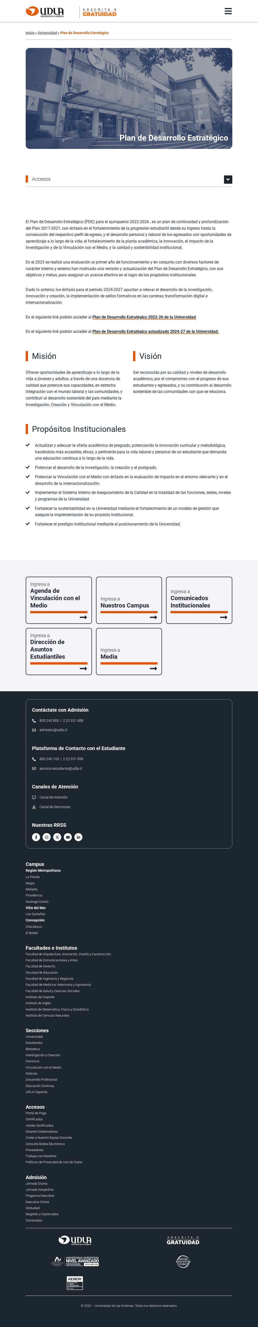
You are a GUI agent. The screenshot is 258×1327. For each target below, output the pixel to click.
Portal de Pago (36, 1113)
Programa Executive (40, 1196)
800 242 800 (49, 721)
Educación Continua (40, 1086)
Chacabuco (34, 926)
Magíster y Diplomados (42, 1214)
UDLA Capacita (36, 1092)
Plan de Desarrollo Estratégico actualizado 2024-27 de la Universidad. (155, 331)
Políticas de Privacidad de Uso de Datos (54, 1162)
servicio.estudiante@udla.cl (61, 768)
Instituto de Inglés (38, 1003)
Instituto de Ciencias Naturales (47, 1015)
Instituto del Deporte (40, 997)
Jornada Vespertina (39, 1189)
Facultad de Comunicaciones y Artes (52, 960)
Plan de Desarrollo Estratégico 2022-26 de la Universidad (144, 317)
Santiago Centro (37, 902)
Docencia (32, 1061)
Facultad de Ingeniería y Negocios (50, 978)
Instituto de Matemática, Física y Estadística (57, 1009)
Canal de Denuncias (55, 807)
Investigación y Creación (43, 1055)
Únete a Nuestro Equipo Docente (49, 1137)
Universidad (47, 33)
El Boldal (32, 933)
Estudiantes (34, 1043)
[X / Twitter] (57, 837)
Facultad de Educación (42, 972)
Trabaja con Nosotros (41, 1156)
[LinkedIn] (78, 837)
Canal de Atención (54, 797)
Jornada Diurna (36, 1183)
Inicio (30, 33)
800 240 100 (49, 759)
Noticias (32, 1073)
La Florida (33, 877)
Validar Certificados (39, 1125)
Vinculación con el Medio (43, 1067)
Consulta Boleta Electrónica (45, 1144)
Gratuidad (33, 1208)
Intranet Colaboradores (42, 1131)
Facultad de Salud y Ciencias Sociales (53, 991)
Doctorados (34, 1220)
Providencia (34, 895)
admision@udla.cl (53, 730)
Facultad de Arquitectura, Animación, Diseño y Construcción (68, 954)
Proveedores (35, 1150)
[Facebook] (36, 837)
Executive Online (37, 1202)
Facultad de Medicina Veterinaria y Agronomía (58, 985)
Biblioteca (33, 1049)
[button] (228, 179)
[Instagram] (47, 837)
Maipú (30, 883)
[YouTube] (68, 837)
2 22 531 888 (73, 721)
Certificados (34, 1119)
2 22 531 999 (73, 759)
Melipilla (32, 889)
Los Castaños (35, 914)
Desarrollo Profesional (41, 1079)
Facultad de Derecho (40, 966)
